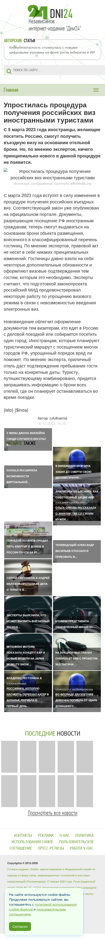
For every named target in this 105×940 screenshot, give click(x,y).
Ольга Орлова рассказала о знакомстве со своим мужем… (75, 513)
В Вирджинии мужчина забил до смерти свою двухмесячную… (73, 471)
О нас (64, 835)
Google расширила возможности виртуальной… (22, 476)
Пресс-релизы (51, 848)
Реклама (46, 835)
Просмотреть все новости (52, 812)
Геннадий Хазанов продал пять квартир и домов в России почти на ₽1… (27, 546)
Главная (11, 90)
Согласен (20, 926)
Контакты (23, 835)
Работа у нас (81, 848)
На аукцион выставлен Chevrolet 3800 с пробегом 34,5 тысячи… (76, 658)
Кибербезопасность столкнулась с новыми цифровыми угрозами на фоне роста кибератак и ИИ (52, 50)
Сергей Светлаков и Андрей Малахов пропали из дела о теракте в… (28, 583)
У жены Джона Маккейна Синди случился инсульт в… (26, 439)
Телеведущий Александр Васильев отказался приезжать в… (74, 551)
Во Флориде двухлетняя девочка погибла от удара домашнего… (76, 700)
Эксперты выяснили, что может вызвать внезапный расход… (28, 621)
